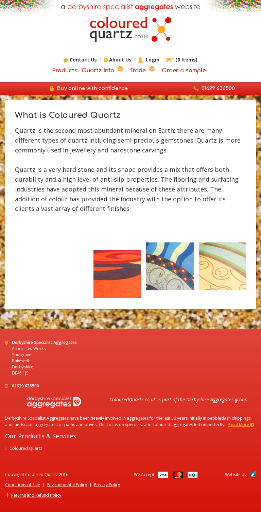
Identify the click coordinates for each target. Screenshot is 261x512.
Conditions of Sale (22, 485)
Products (64, 71)
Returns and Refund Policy (36, 495)
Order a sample (184, 71)
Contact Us (82, 59)
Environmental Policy (67, 485)
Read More (239, 424)
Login (151, 60)
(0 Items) (186, 59)
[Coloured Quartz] (130, 29)
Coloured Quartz (26, 448)
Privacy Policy (107, 485)
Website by (235, 474)
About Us (120, 59)
